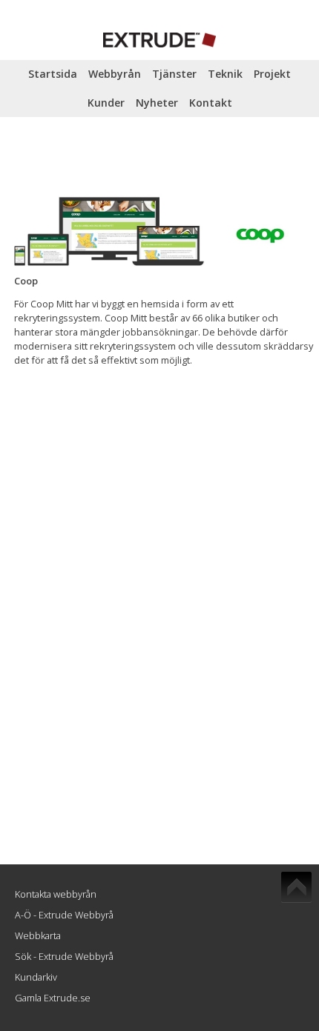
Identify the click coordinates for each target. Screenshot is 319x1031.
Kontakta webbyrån (55, 894)
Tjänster (174, 74)
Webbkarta (38, 935)
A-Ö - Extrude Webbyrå (64, 914)
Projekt (272, 74)
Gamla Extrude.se (53, 997)
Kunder (106, 103)
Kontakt (210, 103)
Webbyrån (114, 74)
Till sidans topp (296, 887)
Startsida (52, 74)
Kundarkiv (36, 977)
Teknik (225, 74)
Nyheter (157, 103)
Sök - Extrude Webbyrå (64, 956)
